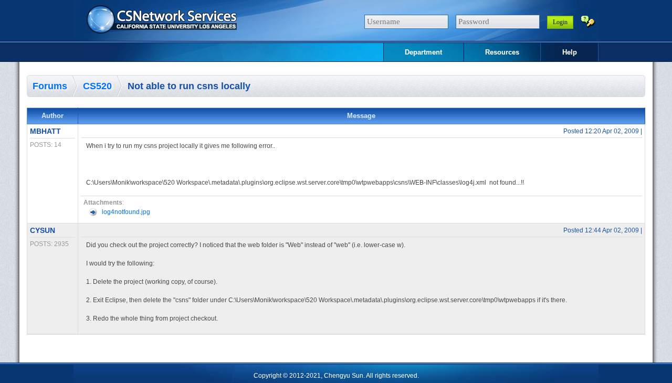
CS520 (97, 86)
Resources (502, 52)
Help (569, 52)
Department (423, 52)
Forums (50, 86)
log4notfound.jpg (126, 212)
